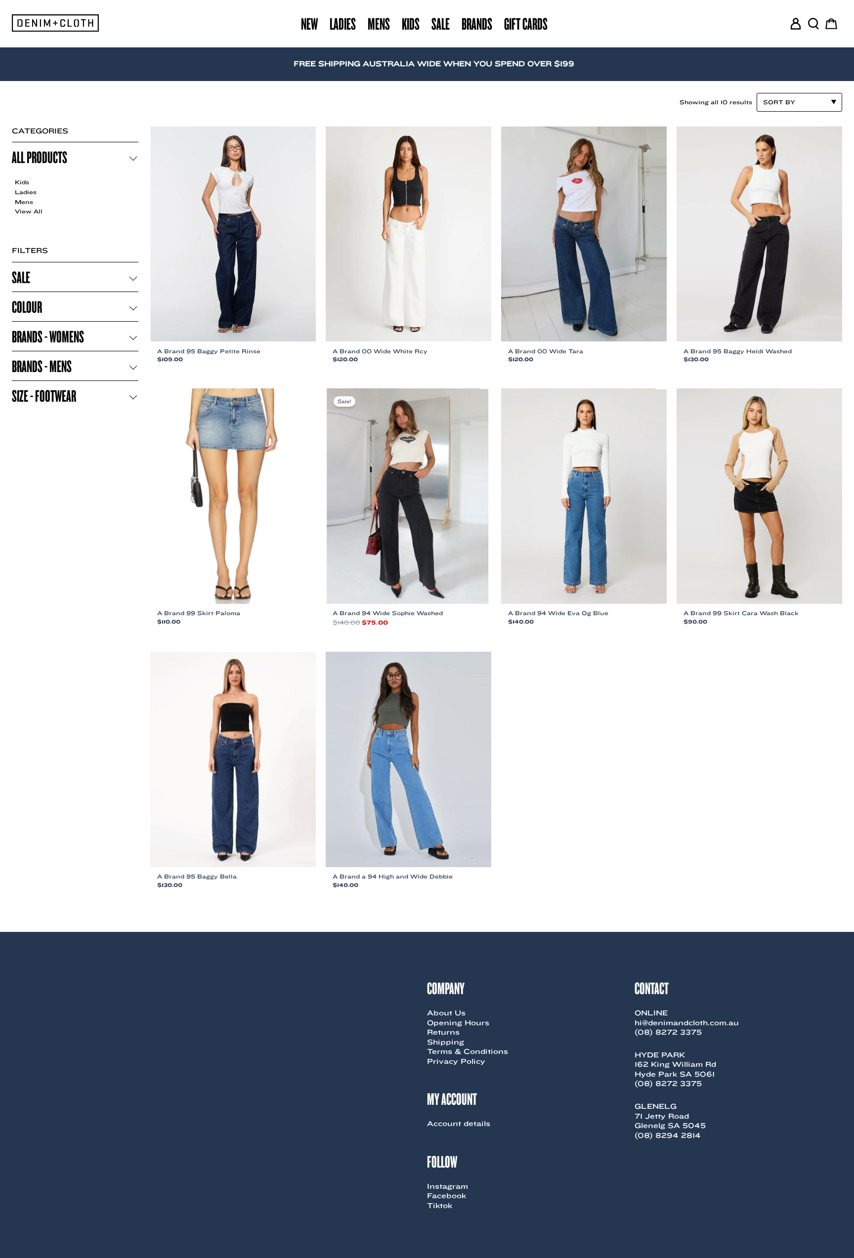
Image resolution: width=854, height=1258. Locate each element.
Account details (458, 1123)
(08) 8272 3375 (668, 1032)
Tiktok (439, 1205)
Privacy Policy (456, 1061)
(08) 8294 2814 (668, 1135)
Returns (443, 1032)
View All (29, 211)
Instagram (447, 1186)
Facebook (446, 1195)
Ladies (26, 192)
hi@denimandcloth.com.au (687, 1022)
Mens (24, 202)
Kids (22, 182)
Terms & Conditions (467, 1051)
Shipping (445, 1042)
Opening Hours (458, 1022)
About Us (446, 1012)
